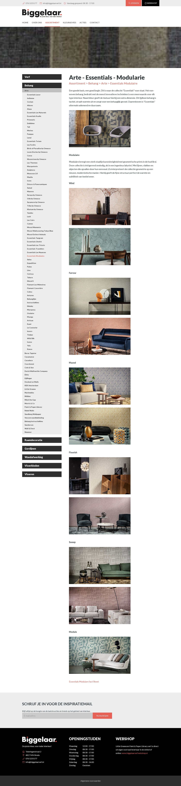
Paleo (29, 267)
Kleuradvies (69, 22)
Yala (29, 345)
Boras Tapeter (30, 353)
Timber (30, 335)
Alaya (29, 109)
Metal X (30, 281)
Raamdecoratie (33, 440)
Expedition (31, 263)
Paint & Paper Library (33, 407)
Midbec (28, 396)
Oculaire (30, 313)
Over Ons (37, 22)
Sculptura (31, 170)
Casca (29, 156)
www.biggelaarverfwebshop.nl (135, 753)
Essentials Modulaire (35, 256)
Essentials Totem (34, 141)
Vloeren (29, 474)
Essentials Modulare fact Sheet (84, 681)
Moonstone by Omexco (36, 159)
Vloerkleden (32, 465)
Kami (29, 324)
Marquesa (31, 310)
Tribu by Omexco (34, 206)
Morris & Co (30, 403)
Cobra (29, 292)
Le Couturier (32, 328)
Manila (30, 177)
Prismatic (31, 120)
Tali (28, 127)
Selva (29, 259)
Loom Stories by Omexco (37, 152)
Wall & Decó (30, 428)
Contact (95, 22)
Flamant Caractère (35, 288)
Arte (26, 90)
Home (25, 22)
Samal (29, 188)
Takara (30, 277)
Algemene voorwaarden (91, 781)
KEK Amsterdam (31, 385)
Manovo (30, 191)
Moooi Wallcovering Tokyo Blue (40, 231)
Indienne (30, 98)
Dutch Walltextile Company (36, 371)
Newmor (28, 432)
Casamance (29, 357)
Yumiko (30, 213)
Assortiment (52, 22)
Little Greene (30, 389)
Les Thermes (32, 163)
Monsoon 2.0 (32, 173)
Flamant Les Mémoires (36, 285)
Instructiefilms (33, 302)
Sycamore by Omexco (36, 202)
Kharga (30, 317)
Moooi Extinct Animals (36, 234)
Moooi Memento (34, 227)
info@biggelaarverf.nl (51, 3)
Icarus (29, 342)
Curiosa (30, 274)
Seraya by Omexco (34, 195)
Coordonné (29, 364)
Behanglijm (31, 299)
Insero (29, 331)
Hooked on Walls (32, 382)
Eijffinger (28, 378)
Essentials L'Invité (34, 242)
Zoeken (135, 3)
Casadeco (29, 360)
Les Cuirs (30, 220)
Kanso (29, 349)
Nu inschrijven (102, 715)
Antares (30, 295)
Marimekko (29, 393)
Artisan (30, 320)
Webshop (152, 3)
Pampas (30, 134)
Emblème (30, 123)
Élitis (27, 375)
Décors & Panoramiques (37, 184)
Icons (29, 181)
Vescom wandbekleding (34, 418)
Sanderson (29, 425)
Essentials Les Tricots (36, 245)
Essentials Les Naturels (36, 112)
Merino (30, 130)
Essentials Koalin (34, 116)
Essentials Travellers (35, 249)
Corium (30, 102)
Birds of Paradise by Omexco (39, 148)
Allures (30, 105)
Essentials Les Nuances (36, 252)
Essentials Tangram (35, 238)
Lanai (29, 138)
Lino (29, 270)
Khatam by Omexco (35, 209)
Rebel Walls (29, 411)
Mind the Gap (30, 400)
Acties (83, 22)
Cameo (30, 224)
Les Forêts (31, 145)
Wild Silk (30, 338)
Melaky (30, 306)
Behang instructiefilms (34, 421)
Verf (27, 76)
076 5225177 (31, 3)
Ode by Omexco (33, 199)
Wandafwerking (34, 457)
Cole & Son (29, 367)
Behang (29, 85)
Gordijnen (30, 448)
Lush (29, 216)
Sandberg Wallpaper (33, 414)
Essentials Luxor (34, 95)
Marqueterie (32, 166)
